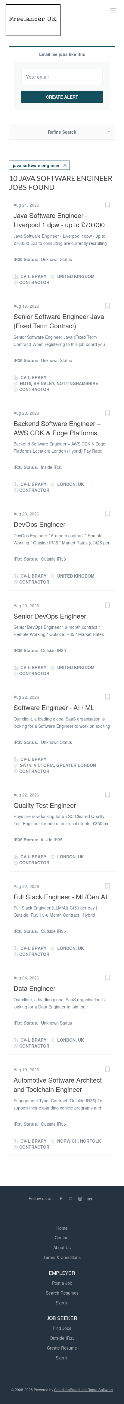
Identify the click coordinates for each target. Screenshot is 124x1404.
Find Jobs (62, 1328)
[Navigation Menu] (113, 10)
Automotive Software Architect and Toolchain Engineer (58, 1084)
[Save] (107, 205)
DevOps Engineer (39, 524)
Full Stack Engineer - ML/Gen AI (60, 896)
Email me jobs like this (62, 54)
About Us (62, 1247)
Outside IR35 (62, 1338)
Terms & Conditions (62, 1257)
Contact (62, 1237)
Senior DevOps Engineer (50, 615)
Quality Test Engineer (45, 805)
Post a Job (62, 1283)
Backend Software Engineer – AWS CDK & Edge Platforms (57, 428)
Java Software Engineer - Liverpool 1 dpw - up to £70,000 (59, 219)
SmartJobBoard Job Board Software (83, 1389)
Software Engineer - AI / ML (54, 707)
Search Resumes (62, 1293)
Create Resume (62, 1348)
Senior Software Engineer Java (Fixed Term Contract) (59, 321)
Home (62, 1228)
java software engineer (36, 165)
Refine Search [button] (62, 132)
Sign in (62, 1303)
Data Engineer (34, 988)
